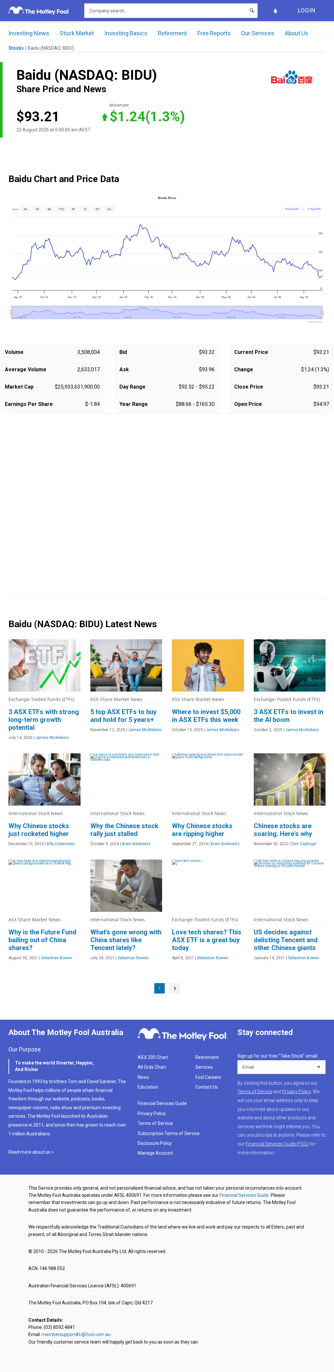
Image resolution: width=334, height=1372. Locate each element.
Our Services (257, 33)
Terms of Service (155, 1123)
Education (148, 1087)
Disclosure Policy (155, 1143)
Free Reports (214, 33)
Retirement (172, 33)
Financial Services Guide (162, 1103)
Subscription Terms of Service (169, 1133)
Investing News (28, 33)
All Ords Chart (152, 1067)
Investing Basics (125, 33)
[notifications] (275, 10)
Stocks (16, 48)
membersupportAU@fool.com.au (76, 1334)
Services (204, 1067)
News (143, 1077)
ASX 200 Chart (153, 1057)
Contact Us (206, 1087)
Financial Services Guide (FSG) (277, 1143)
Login (307, 10)
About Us (296, 33)
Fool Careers (208, 1077)
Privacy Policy (152, 1113)
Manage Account (156, 1153)
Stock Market (77, 33)
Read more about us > (31, 1152)
